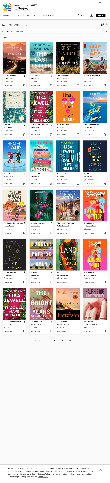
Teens (36, 15)
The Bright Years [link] (37, 322)
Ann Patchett (9, 127)
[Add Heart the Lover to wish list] (78, 134)
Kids (29, 15)
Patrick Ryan (36, 275)
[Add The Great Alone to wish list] (24, 85)
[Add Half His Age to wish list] (104, 331)
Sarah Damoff (36, 324)
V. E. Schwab (9, 275)
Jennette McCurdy (91, 324)
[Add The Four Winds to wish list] (78, 85)
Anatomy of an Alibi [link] (38, 223)
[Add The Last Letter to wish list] (51, 85)
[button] (81, 16)
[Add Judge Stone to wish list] (78, 331)
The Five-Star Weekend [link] (65, 223)
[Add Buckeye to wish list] (51, 282)
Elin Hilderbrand (64, 226)
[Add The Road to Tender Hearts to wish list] (24, 233)
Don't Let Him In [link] (63, 174)
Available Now (47, 15)
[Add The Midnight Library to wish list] (104, 184)
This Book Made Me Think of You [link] (40, 174)
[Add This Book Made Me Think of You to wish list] (51, 184)
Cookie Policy (43, 477)
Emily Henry (89, 78)
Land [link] (59, 272)
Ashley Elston (36, 226)
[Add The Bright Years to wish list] (51, 331)
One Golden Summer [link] (91, 125)
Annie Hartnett (9, 226)
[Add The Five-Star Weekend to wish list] (78, 233)
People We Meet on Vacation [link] (94, 76)
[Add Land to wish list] (78, 282)
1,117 (70, 340)
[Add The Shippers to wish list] (104, 233)
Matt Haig (89, 177)
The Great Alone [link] (10, 76)
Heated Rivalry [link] (9, 174)
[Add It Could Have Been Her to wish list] (51, 134)
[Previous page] (36, 340)
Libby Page (35, 177)
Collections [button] (18, 15)
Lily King (61, 127)
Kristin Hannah (9, 78)
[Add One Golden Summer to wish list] (104, 134)
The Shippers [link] (89, 223)
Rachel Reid (9, 177)
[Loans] (91, 16)
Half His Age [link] (88, 322)
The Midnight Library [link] (91, 174)
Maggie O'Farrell (64, 275)
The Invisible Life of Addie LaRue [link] (13, 272)
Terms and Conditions (46, 468)
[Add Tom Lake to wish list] (24, 134)
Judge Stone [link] (62, 322)
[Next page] (76, 340)
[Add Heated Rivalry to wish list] (24, 184)
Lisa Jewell (35, 127)
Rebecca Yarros (36, 78)
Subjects (6, 15)
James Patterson (64, 324)
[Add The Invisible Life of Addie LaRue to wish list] (24, 282)
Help (94, 3)
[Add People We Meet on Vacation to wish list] (104, 85)
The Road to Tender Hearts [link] (13, 223)
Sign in (100, 15)
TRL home (102, 3)
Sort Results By (7, 31)
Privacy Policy (63, 468)
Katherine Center (91, 226)
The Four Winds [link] (63, 76)
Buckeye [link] (34, 272)
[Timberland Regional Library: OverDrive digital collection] (20, 7)
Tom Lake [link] (7, 125)
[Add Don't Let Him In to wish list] (78, 184)
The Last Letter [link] (36, 76)
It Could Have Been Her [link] (39, 125)
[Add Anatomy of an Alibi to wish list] (51, 233)
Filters (5, 37)
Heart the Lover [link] (63, 125)
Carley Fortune (90, 127)
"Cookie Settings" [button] (37, 474)
